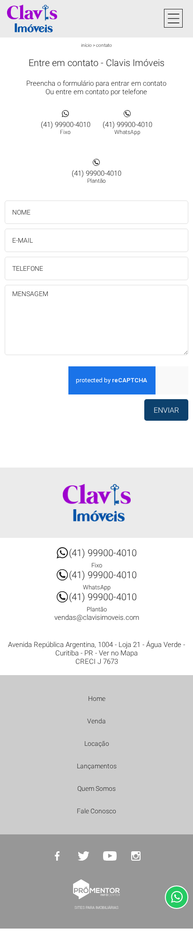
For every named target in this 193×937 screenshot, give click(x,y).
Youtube (109, 856)
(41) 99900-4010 (65, 127)
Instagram (135, 856)
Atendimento (176, 897)
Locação (96, 743)
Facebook (57, 856)
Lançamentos (97, 766)
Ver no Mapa (118, 653)
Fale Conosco (96, 811)
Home (96, 698)
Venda (96, 721)
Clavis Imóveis (96, 502)
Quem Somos (96, 788)
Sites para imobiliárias (96, 908)
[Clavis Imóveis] (44, 18)
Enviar (166, 410)
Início (86, 45)
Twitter (83, 856)
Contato (104, 45)
